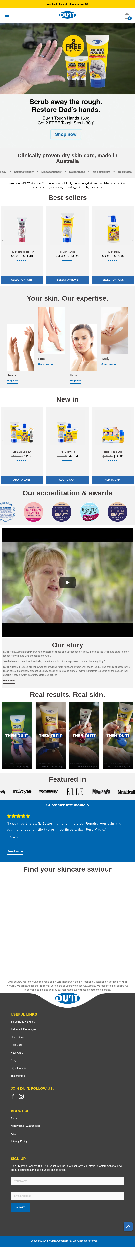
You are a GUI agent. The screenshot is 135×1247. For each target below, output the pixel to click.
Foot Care (16, 1045)
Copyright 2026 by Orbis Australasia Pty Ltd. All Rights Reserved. (64, 1241)
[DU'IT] (67, 15)
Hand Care (17, 1037)
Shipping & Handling (23, 1022)
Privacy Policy (19, 1141)
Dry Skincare (18, 1068)
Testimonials (18, 1076)
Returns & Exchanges (23, 1029)
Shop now (12, 381)
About (14, 1118)
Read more (9, 680)
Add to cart (22, 480)
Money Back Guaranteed (25, 1126)
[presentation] (3, 240)
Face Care (17, 1053)
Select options (22, 280)
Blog (13, 1060)
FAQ (13, 1134)
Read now (15, 851)
